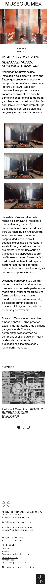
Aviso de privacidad (14, 562)
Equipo (5, 548)
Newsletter (8, 559)
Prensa (5, 551)
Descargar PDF (10, 465)
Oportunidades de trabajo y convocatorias (18, 555)
